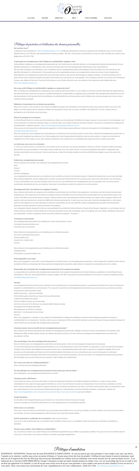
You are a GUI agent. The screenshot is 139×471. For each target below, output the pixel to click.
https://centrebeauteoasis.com (48, 51)
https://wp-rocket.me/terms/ (66, 392)
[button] (136, 447)
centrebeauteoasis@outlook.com (25, 131)
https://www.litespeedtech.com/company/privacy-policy (34, 392)
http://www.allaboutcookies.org (25, 83)
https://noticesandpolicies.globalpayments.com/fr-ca (60, 125)
